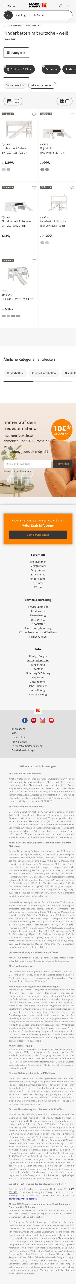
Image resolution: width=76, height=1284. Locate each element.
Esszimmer (38, 583)
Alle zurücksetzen (42, 85)
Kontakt (38, 669)
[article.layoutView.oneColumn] (64, 101)
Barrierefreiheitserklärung (27, 746)
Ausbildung (38, 690)
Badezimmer (38, 574)
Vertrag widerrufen (38, 660)
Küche (38, 587)
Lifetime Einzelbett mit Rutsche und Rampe (18, 185)
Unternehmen (38, 681)
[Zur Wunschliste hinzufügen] (34, 114)
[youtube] (51, 720)
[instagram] (42, 720)
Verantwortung (38, 694)
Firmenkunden (38, 636)
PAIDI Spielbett (8, 256)
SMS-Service (38, 619)
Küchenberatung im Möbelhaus (38, 632)
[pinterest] (33, 720)
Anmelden (63, 463)
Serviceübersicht (38, 606)
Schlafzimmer (38, 566)
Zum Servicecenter (38, 534)
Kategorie (18, 53)
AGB (13, 733)
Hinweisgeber (19, 741)
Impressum (18, 729)
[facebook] (24, 720)
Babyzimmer (38, 570)
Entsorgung (38, 664)
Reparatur (38, 677)
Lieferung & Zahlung (38, 673)
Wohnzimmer (38, 561)
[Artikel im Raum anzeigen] (13, 101)
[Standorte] (60, 6)
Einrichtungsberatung (38, 628)
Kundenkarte (38, 611)
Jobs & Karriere (38, 686)
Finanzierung (38, 615)
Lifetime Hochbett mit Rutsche (18, 110)
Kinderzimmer (38, 578)
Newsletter (38, 623)
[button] (9, 6)
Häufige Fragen (38, 656)
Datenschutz (18, 737)
